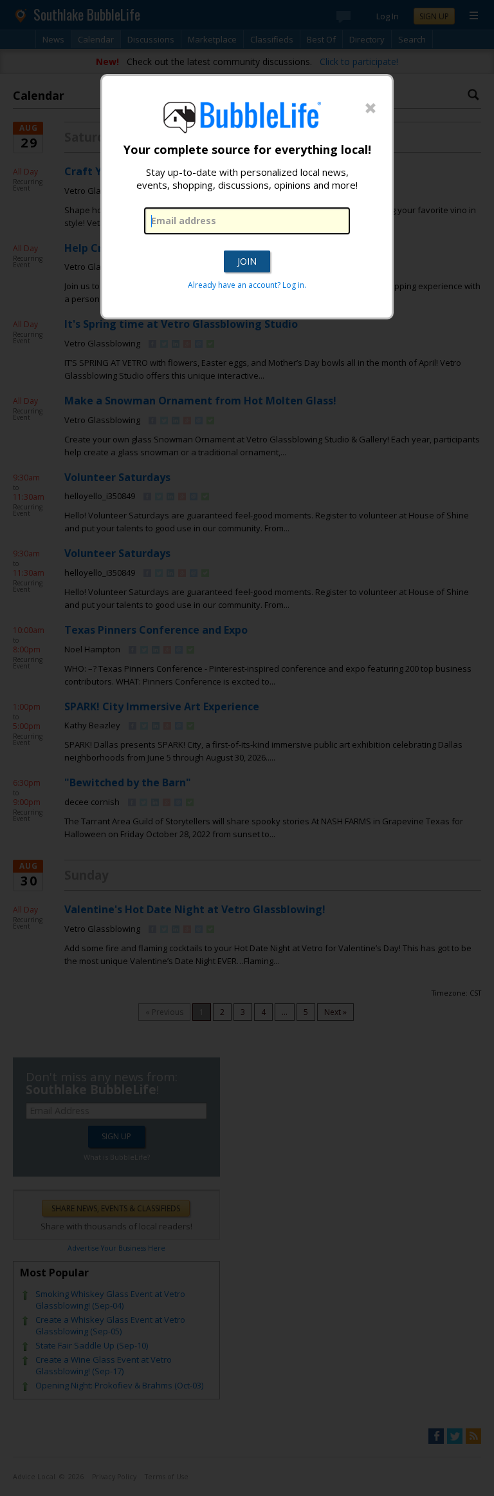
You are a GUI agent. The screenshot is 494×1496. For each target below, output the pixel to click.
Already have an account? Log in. (247, 284)
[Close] (370, 109)
